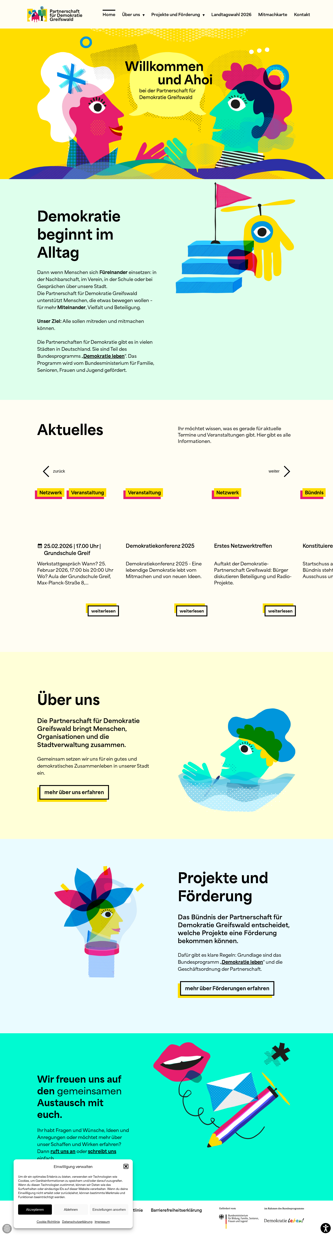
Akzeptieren (35, 1209)
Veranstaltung (87, 492)
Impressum (102, 1221)
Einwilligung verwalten (7, 1228)
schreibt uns (102, 1151)
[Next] (280, 468)
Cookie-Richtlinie (48, 1221)
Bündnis (314, 492)
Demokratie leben (104, 355)
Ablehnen (71, 1209)
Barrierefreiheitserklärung (176, 1210)
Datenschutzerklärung (77, 1221)
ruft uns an (63, 1151)
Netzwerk (50, 492)
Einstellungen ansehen (109, 1209)
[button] (126, 1166)
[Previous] (53, 468)
